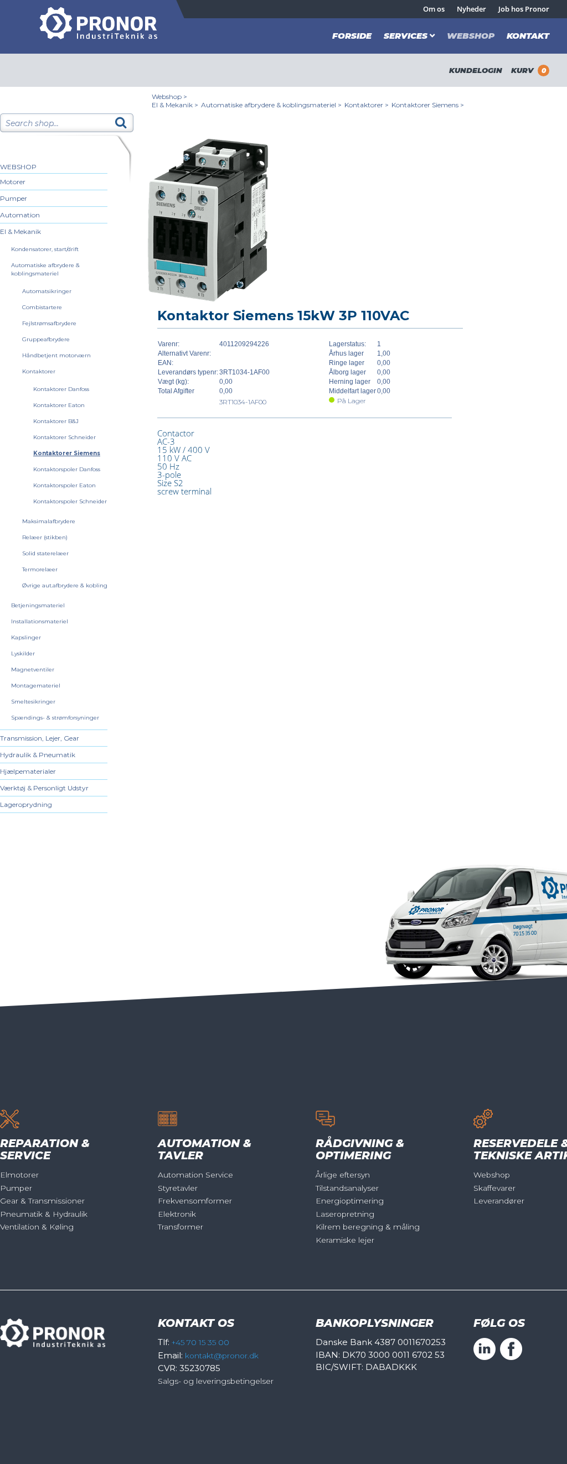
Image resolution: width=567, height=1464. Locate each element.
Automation (20, 215)
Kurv (528, 70)
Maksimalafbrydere (48, 521)
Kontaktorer (38, 371)
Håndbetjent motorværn (56, 355)
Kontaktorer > (366, 105)
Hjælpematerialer (28, 771)
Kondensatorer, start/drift (45, 249)
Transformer (180, 1226)
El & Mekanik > (175, 105)
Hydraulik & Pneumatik (37, 755)
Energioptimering (350, 1200)
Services (405, 35)
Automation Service (195, 1174)
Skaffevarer (494, 1188)
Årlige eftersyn (343, 1174)
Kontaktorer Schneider (64, 437)
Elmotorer (19, 1174)
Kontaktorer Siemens (66, 453)
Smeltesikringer (33, 701)
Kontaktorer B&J (56, 421)
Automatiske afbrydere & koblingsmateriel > (271, 105)
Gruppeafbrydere (46, 339)
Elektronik (177, 1214)
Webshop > (169, 96)
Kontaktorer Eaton (59, 405)
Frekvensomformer (195, 1200)
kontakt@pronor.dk (222, 1355)
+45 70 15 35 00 (200, 1342)
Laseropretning (345, 1214)
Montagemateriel (35, 685)
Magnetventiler (32, 669)
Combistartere (42, 307)
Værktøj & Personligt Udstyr (44, 788)
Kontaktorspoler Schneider (70, 501)
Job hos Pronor (523, 9)
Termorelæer (40, 569)
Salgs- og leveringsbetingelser (216, 1381)
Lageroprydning (26, 804)
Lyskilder (23, 653)
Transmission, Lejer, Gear (39, 738)
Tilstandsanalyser (347, 1188)
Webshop (470, 35)
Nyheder (471, 9)
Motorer (12, 182)
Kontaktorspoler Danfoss (66, 469)
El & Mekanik (20, 231)
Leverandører (498, 1200)
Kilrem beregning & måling (368, 1226)
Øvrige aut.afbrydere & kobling (64, 585)
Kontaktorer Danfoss (61, 389)
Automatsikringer (46, 291)
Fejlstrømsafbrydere (49, 323)
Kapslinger (26, 637)
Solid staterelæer (45, 553)
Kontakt (528, 35)
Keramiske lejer (345, 1240)
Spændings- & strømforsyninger (55, 717)
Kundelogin (475, 70)
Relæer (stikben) (45, 537)
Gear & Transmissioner (42, 1200)
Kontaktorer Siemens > (427, 105)
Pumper (13, 198)
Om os (434, 9)
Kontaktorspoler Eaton (64, 485)
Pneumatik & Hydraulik (43, 1214)
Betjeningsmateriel (38, 605)
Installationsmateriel (39, 621)
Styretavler (178, 1188)
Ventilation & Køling (37, 1226)
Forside (352, 35)
